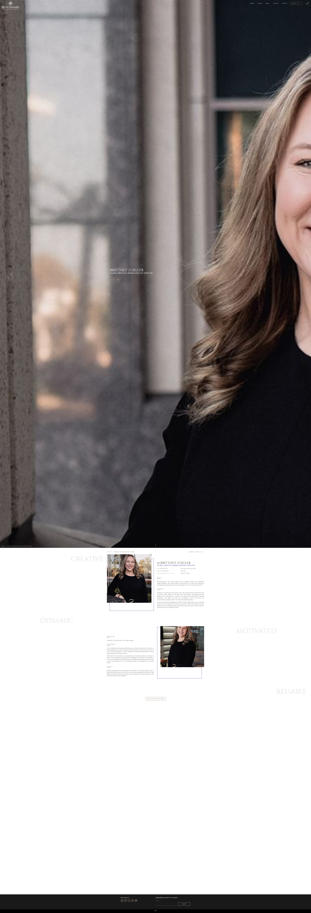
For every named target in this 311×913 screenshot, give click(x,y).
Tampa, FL (192, 552)
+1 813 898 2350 (163, 568)
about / (4, 546)
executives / (16, 546)
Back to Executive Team (124, 552)
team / (9, 546)
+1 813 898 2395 (164, 571)
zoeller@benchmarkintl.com (165, 573)
